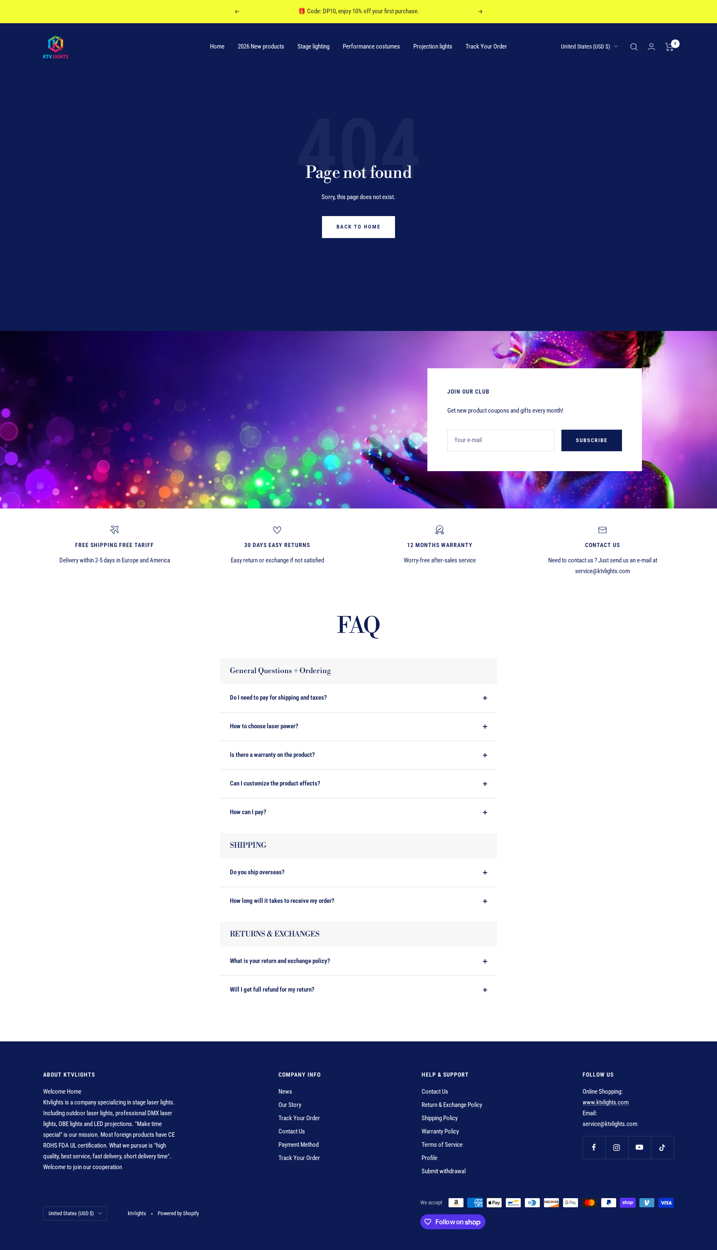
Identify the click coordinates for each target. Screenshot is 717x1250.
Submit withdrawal (444, 1171)
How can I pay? (248, 812)
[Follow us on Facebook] (594, 1147)
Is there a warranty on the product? (272, 755)
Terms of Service (442, 1144)
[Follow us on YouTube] (639, 1147)
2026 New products (261, 46)
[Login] (651, 46)
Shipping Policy (440, 1118)
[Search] (634, 47)
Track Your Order (486, 46)
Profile (429, 1158)
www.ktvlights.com (606, 1102)
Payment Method (298, 1144)
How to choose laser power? (264, 726)
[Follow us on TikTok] (662, 1147)
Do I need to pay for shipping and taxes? (278, 697)
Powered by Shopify (178, 1213)
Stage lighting (313, 46)
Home (217, 46)
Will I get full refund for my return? (272, 989)
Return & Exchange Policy (452, 1105)
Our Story (289, 1105)
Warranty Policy (440, 1131)
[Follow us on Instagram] (616, 1147)
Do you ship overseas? (257, 872)
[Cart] (669, 47)
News (285, 1091)
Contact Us (291, 1131)
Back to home (358, 227)
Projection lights (432, 46)
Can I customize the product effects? (275, 783)
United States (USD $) (585, 46)
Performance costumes (371, 46)
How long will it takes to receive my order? (282, 901)
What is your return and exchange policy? (280, 961)
